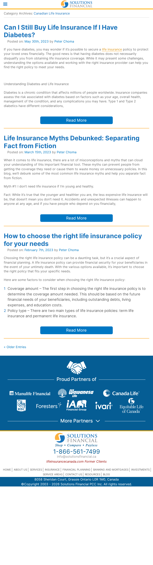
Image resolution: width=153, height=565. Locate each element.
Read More (76, 120)
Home (7, 469)
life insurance (112, 49)
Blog (106, 474)
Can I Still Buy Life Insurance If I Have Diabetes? (61, 31)
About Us (20, 469)
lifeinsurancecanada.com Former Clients (76, 461)
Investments (140, 469)
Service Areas (53, 474)
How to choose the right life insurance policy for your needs (73, 239)
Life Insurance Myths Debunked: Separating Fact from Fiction (71, 142)
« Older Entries (15, 347)
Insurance (52, 469)
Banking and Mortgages (110, 469)
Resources (92, 474)
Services (36, 469)
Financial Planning (76, 469)
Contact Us (73, 474)
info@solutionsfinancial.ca (76, 456)
